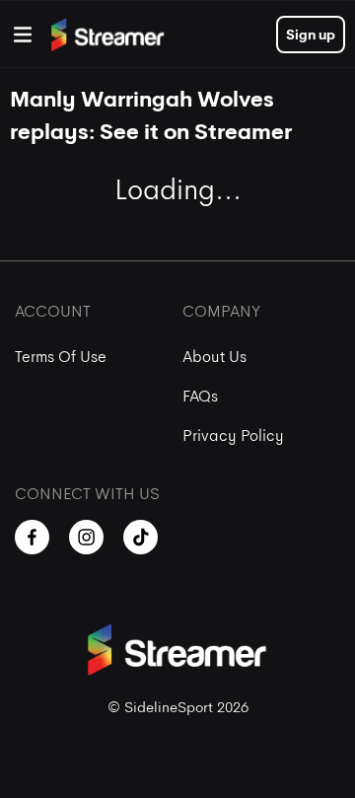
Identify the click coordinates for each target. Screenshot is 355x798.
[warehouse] (22, 34)
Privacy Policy (233, 435)
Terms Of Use (60, 356)
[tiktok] (140, 537)
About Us (214, 356)
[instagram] (86, 537)
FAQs (200, 396)
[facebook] (32, 537)
